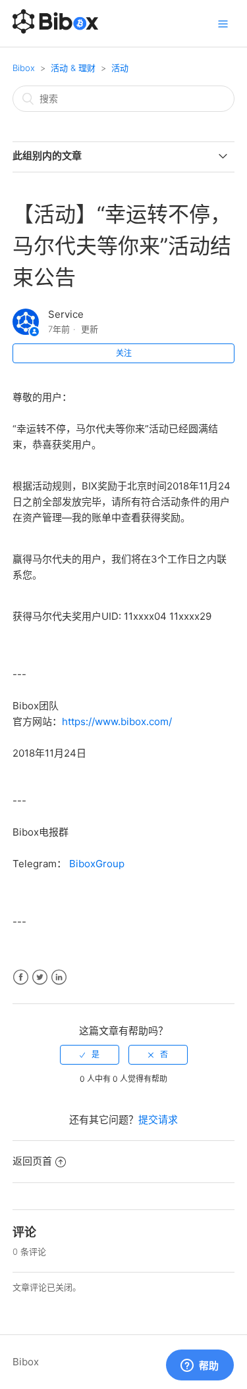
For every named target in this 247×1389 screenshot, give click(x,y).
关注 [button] (124, 353)
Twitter (40, 977)
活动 (119, 68)
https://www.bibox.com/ (117, 721)
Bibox (24, 68)
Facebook (21, 977)
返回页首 (32, 1161)
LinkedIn (59, 977)
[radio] (89, 1055)
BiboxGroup (95, 863)
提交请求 (158, 1119)
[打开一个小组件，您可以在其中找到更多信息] (199, 1366)
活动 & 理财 (73, 68)
